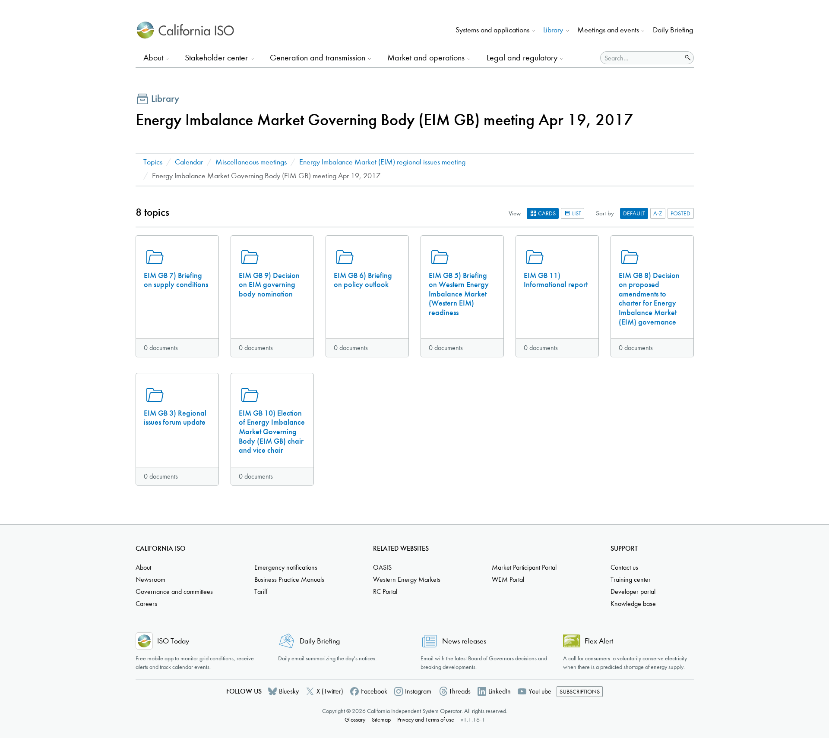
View (515, 213)
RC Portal (385, 591)
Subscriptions (580, 691)
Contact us (624, 567)
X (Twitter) (329, 691)
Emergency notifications (285, 567)
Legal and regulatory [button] (522, 58)
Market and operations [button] (426, 58)
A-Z (657, 213)
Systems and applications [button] (492, 30)
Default (634, 213)
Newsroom (150, 579)
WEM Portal (508, 579)
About (143, 567)
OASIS (382, 567)
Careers (146, 603)
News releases (464, 641)
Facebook (374, 691)
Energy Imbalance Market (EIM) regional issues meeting (382, 162)
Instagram (418, 691)
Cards (546, 213)
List (576, 213)
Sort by (605, 213)
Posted (680, 213)
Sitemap (381, 719)
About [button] (153, 58)
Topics (152, 162)
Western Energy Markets (406, 579)
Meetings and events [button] (608, 30)
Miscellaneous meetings (251, 162)
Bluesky (289, 691)
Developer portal (633, 591)
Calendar (189, 162)
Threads (460, 691)
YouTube (539, 691)
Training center (631, 579)
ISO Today (173, 641)
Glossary (355, 719)
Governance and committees (174, 591)
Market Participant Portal (524, 567)
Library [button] (553, 30)
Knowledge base (633, 603)
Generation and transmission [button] (317, 58)
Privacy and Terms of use (425, 719)
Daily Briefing (673, 30)
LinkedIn (499, 691)
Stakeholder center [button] (216, 58)
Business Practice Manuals (289, 579)
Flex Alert (599, 641)
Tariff (261, 591)
